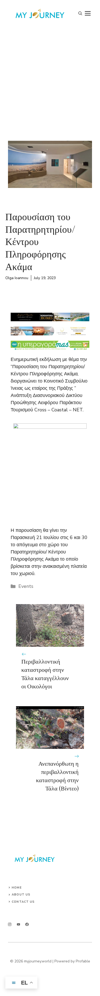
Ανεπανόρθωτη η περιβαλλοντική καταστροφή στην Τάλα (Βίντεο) (57, 775)
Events (25, 586)
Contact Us (23, 902)
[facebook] (27, 924)
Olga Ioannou (16, 277)
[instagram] (9, 924)
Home (16, 888)
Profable (83, 961)
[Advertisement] (50, 80)
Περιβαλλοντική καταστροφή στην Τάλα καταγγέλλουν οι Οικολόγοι (45, 673)
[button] (80, 13)
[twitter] (18, 924)
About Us (21, 895)
